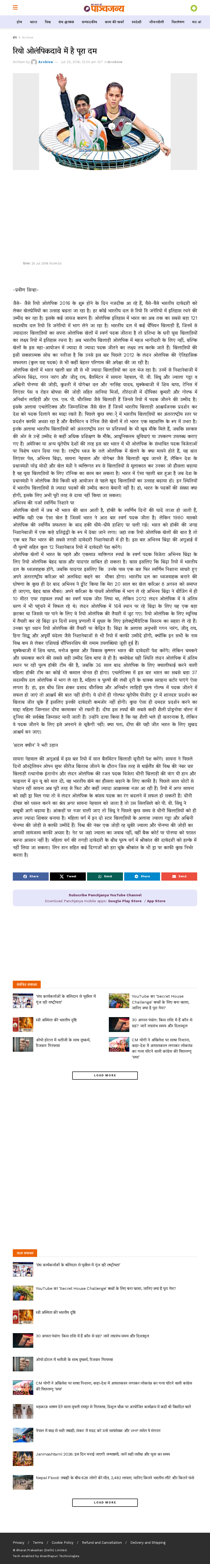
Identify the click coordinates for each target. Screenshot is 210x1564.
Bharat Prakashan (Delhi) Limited (41, 1550)
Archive (27, 37)
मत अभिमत (200, 22)
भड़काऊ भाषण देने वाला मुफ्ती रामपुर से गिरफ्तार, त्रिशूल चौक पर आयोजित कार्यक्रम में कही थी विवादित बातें (113, 1406)
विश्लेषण (178, 22)
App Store (156, 901)
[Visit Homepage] (104, 8)
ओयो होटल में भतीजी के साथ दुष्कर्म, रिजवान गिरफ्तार (74, 1359)
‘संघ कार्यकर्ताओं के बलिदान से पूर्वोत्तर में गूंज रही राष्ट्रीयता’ (78, 1264)
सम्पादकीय (89, 22)
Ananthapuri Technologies (59, 1556)
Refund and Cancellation (102, 1543)
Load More (105, 1075)
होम (19, 22)
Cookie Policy (63, 1543)
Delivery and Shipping (147, 1543)
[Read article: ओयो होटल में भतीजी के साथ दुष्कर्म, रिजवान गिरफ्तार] (23, 1044)
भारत (33, 22)
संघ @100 (66, 22)
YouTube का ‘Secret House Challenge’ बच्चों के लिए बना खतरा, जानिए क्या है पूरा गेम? (160, 1002)
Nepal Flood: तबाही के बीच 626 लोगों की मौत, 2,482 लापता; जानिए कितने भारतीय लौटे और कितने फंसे (115, 1477)
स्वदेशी (136, 22)
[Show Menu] (15, 7)
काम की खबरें (114, 22)
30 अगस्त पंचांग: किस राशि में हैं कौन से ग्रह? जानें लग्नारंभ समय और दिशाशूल (92, 1335)
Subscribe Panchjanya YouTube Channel (105, 895)
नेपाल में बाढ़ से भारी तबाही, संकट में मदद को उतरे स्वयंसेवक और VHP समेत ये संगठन (98, 1430)
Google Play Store (125, 901)
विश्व (48, 22)
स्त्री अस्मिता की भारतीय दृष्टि (56, 1019)
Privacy (18, 1543)
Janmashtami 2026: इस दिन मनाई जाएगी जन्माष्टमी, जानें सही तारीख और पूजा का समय (103, 1454)
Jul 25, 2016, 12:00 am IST (82, 62)
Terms (38, 1543)
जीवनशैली (156, 22)
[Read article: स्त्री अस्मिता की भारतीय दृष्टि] (23, 1024)
